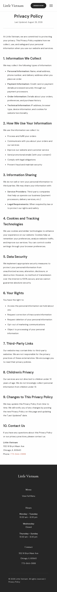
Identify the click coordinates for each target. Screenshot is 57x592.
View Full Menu (28, 496)
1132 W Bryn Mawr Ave (28, 553)
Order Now (38, 6)
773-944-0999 (18, 454)
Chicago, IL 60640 (28, 558)
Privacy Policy (14, 582)
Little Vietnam (13, 5)
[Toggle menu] (51, 5)
